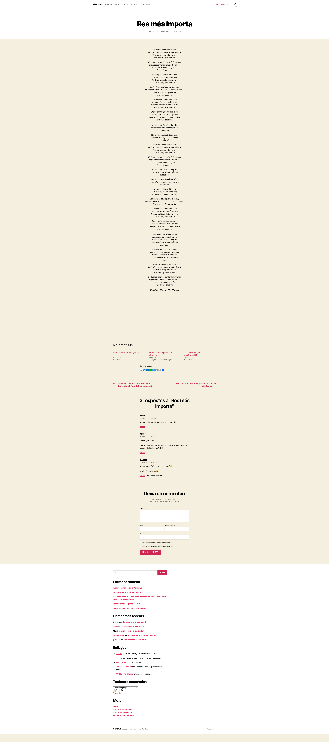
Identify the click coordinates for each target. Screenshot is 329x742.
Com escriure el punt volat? (134, 622)
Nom (141, 525)
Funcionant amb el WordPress (139, 729)
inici (217, 4)
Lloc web (142, 534)
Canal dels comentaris (122, 712)
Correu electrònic (170, 525)
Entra (115, 707)
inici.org (119, 658)
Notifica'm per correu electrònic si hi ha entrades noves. (157, 546)
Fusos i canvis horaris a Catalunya (127, 588)
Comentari (143, 508)
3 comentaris (178, 31)
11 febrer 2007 (164, 31)
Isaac (153, 31)
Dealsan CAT (118, 635)
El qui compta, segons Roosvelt (126, 604)
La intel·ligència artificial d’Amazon (127, 592)
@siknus (117, 640)
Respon (142, 427)
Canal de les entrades (122, 709)
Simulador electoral (124, 667)
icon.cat (119, 654)
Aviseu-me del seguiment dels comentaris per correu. (157, 542)
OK (164, 16)
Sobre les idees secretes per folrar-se (129, 608)
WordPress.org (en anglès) (124, 715)
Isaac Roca (120, 662)
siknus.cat (97, 4)
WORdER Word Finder (125, 674)
